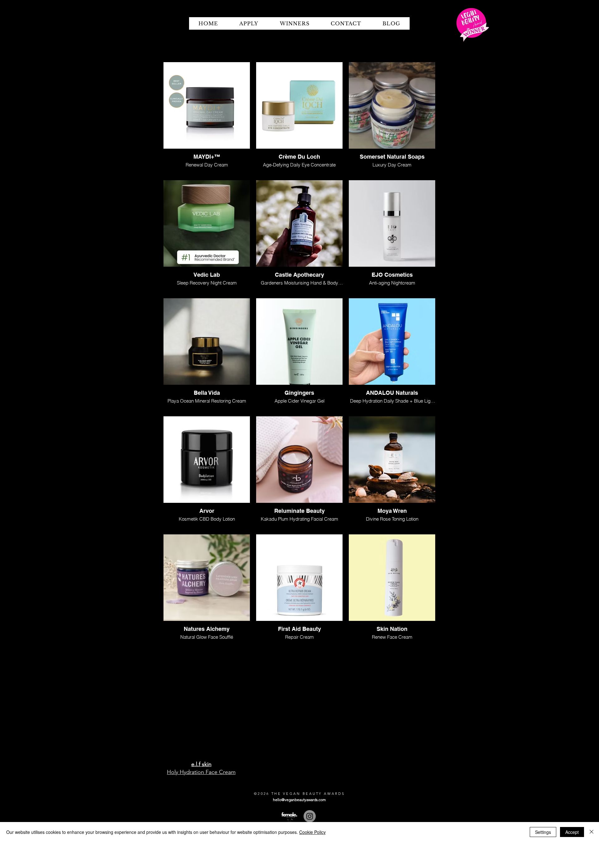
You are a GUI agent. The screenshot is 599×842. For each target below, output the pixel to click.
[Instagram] (310, 816)
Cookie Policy (312, 832)
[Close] (591, 832)
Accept (572, 832)
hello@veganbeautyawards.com (299, 799)
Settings (543, 832)
